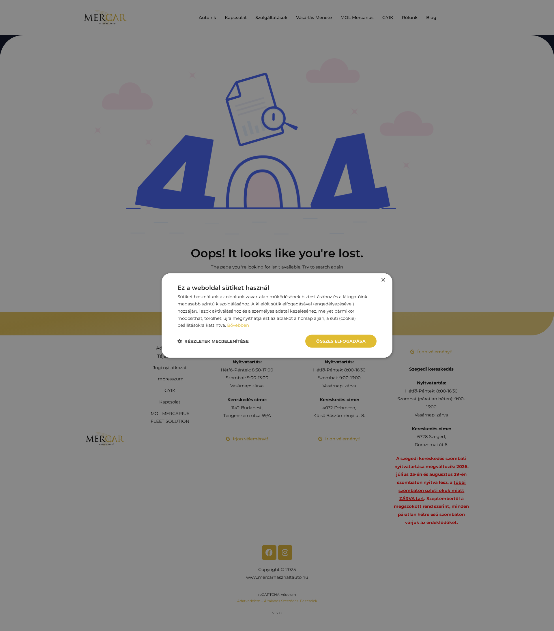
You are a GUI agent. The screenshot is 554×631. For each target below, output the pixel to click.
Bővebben (238, 325)
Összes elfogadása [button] (341, 341)
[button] (213, 341)
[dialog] (277, 315)
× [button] (383, 280)
